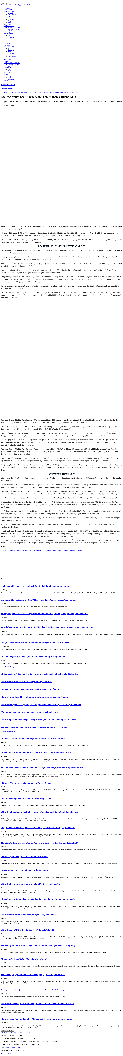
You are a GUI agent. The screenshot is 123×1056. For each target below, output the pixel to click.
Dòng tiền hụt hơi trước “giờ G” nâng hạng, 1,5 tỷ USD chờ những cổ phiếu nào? (38, 827)
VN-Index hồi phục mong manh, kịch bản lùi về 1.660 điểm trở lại (31, 884)
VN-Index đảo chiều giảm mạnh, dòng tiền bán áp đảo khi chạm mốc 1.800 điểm (37, 1003)
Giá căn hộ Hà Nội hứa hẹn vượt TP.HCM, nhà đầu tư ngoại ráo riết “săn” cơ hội (38, 600)
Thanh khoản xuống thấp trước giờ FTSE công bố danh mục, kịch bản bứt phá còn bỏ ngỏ (42, 768)
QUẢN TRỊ (7, 24)
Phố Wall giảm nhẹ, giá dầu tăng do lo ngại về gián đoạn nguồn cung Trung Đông (38, 945)
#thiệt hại (9, 550)
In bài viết (54, 92)
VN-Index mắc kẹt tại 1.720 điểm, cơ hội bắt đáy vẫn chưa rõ (29, 914)
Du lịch (10, 35)
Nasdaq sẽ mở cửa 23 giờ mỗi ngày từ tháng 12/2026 (24, 870)
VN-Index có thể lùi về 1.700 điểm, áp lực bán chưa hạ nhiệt (28, 930)
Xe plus (10, 22)
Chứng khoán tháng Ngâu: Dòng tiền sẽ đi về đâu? (24, 959)
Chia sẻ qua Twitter (32, 92)
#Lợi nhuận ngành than (78, 550)
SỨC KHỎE (8, 32)
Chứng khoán (12, 14)
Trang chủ (7, 8)
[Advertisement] (55, 563)
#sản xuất (46, 550)
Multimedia (7, 74)
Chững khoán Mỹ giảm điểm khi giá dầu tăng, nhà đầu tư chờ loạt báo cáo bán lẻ (38, 899)
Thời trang (11, 37)
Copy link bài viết (73, 92)
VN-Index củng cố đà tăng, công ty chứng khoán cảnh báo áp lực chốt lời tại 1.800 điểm (41, 704)
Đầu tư (10, 16)
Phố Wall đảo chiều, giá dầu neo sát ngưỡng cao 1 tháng (26, 783)
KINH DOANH (9, 11)
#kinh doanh (52, 550)
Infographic (11, 76)
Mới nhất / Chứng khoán (10, 667)
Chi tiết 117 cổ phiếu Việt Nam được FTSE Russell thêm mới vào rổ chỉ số (35, 738)
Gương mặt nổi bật (13, 29)
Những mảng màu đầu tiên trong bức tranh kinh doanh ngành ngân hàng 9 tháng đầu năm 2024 (44, 613)
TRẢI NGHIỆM (9, 34)
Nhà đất (10, 18)
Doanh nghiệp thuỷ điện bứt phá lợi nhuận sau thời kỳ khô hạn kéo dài (33, 656)
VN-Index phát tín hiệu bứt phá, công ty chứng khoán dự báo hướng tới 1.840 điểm (39, 720)
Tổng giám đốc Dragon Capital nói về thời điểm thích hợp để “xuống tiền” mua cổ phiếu (41, 990)
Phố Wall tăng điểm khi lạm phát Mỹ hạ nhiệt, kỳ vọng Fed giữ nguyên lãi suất (37, 1019)
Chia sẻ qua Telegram (45, 92)
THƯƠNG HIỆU (9, 26)
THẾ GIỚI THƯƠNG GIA (12, 27)
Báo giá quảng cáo (6, 1053)
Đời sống (10, 39)
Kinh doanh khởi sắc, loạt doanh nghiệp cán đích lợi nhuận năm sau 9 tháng (35, 586)
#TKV (34, 550)
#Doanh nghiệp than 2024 (64, 550)
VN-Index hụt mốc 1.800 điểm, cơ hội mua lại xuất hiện (26, 681)
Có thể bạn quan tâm (9, 731)
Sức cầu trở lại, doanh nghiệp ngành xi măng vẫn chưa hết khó (29, 712)
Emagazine (11, 79)
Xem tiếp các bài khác (7, 1030)
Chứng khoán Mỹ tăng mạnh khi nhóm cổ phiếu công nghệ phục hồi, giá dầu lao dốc (39, 674)
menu (2, 1)
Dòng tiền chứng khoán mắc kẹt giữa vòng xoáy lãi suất (26, 798)
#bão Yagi (3, 550)
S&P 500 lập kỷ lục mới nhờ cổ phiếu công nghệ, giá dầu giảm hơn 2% (33, 974)
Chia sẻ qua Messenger (20, 92)
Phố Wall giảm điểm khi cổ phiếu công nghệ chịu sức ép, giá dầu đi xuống (34, 697)
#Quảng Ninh (28, 550)
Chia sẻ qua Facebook (7, 92)
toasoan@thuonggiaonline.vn (13, 1047)
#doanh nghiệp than (18, 550)
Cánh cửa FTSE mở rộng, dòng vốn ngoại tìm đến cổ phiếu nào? (30, 689)
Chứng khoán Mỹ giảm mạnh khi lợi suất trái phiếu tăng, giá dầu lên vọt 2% (36, 752)
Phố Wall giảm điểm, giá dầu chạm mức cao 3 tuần (24, 856)
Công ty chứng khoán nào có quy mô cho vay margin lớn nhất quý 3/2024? (35, 642)
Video (9, 77)
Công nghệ (11, 21)
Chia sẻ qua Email (62, 92)
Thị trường (11, 19)
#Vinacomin (39, 550)
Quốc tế (10, 30)
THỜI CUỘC (8, 9)
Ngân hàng (11, 13)
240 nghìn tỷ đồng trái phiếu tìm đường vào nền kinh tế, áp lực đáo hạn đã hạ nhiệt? (39, 843)
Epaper (6, 80)
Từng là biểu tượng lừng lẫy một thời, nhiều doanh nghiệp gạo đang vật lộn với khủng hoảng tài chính (47, 627)
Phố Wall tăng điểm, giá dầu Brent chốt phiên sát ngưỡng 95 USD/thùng (34, 727)
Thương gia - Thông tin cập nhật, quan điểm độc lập (15, 5)
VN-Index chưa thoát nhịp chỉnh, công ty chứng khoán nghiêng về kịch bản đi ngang (39, 812)
